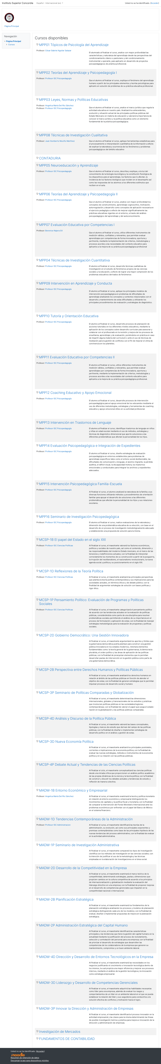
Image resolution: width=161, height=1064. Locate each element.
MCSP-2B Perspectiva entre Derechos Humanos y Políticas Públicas (91, 670)
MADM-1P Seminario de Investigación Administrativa (79, 845)
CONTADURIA (50, 158)
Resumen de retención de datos (25, 1057)
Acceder (154, 3)
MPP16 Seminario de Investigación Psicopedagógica (79, 517)
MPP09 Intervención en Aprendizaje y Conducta (75, 283)
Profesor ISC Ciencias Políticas (59, 545)
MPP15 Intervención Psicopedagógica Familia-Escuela (80, 484)
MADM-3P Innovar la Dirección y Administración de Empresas (86, 1008)
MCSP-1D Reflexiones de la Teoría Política (71, 571)
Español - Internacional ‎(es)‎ (49, 3)
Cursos (11, 44)
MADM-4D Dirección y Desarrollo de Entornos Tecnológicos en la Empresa (96, 957)
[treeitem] (16, 41)
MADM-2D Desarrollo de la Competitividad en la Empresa (83, 868)
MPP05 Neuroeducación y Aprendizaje (68, 165)
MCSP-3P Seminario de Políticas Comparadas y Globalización (86, 693)
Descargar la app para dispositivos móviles (30, 1060)
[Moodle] (18, 1054)
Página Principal (12, 26)
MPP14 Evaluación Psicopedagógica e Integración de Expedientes (89, 446)
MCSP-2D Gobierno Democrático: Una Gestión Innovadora (84, 635)
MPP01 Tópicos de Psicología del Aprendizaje (74, 45)
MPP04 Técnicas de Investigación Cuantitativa (74, 260)
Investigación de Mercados (59, 1032)
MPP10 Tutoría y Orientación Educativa (68, 316)
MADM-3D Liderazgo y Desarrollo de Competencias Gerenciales (88, 983)
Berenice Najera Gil (54, 230)
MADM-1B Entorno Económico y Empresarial (73, 790)
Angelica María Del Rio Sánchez (59, 105)
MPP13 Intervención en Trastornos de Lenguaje (75, 422)
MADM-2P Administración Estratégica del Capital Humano (83, 925)
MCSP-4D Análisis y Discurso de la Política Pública (77, 718)
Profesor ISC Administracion (58, 825)
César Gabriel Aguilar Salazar (58, 50)
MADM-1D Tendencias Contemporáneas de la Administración (86, 819)
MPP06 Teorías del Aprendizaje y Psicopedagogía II (78, 194)
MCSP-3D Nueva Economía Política (66, 741)
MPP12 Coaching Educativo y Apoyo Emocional (75, 393)
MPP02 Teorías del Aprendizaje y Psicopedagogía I (78, 73)
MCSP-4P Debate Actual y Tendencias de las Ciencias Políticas (87, 764)
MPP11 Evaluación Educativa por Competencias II (77, 357)
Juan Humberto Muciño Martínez (60, 141)
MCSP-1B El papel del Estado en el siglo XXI (72, 540)
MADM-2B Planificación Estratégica (66, 899)
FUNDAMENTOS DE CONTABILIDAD (67, 1039)
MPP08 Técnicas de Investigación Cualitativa (73, 135)
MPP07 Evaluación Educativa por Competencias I (76, 225)
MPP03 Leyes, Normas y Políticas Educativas (73, 100)
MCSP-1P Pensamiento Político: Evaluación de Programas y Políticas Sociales (91, 602)
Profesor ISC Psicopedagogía (58, 78)
